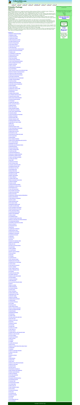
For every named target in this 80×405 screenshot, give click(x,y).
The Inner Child (12, 381)
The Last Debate (12, 253)
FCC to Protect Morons (13, 141)
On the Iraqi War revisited (14, 382)
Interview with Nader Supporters (15, 350)
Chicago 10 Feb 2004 (13, 352)
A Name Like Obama (13, 158)
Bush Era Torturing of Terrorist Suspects (16, 71)
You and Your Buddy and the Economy (16, 48)
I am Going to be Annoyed (14, 265)
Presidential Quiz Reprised (14, 172)
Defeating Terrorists (13, 323)
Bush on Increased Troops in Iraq (15, 179)
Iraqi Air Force (12, 344)
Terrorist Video (12, 289)
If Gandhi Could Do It (13, 274)
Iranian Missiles (12, 137)
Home (13, 4)
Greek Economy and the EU (14, 59)
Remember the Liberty (13, 143)
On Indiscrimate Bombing (14, 221)
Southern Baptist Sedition (14, 93)
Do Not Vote (11, 125)
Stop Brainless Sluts (13, 169)
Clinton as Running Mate (14, 149)
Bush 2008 (11, 160)
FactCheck (11, 321)
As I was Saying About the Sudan (15, 281)
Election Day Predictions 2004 (15, 240)
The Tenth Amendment (13, 374)
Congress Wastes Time (13, 178)
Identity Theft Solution (13, 175)
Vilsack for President (13, 181)
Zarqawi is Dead (12, 199)
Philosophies (36, 4)
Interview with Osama (13, 364)
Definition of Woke (13, 35)
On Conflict (11, 303)
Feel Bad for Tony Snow (14, 167)
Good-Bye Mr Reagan (13, 301)
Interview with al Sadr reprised (15, 275)
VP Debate (11, 256)
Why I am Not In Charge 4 (14, 210)
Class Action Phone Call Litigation (15, 128)
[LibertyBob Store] (64, 38)
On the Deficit (12, 246)
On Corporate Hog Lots (13, 399)
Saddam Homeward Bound (14, 298)
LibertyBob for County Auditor (15, 122)
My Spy (10, 353)
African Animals (12, 214)
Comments (10, 32)
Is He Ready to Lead (13, 132)
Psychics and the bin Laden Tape (15, 317)
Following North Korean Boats (15, 82)
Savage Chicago (12, 330)
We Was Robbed (12, 277)
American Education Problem (14, 184)
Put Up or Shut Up (12, 224)
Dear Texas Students (13, 58)
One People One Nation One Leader (16, 134)
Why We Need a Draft (13, 163)
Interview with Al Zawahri (14, 333)
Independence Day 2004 (14, 294)
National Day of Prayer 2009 (14, 88)
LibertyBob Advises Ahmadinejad (15, 83)
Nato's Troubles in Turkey (14, 387)
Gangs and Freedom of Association (15, 114)
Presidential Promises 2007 (14, 166)
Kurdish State (11, 326)
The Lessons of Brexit (13, 44)
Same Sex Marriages (13, 373)
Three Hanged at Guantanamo (15, 198)
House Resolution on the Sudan (15, 208)
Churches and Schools (13, 161)
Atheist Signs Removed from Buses (16, 74)
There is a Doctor (12, 65)
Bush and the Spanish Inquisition (15, 97)
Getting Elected (12, 300)
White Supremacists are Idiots (14, 39)
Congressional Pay (12, 257)
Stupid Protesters (12, 310)
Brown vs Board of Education (15, 307)
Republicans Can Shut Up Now (15, 186)
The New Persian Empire (14, 42)
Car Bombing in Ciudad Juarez (15, 53)
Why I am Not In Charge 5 (14, 103)
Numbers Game (12, 51)
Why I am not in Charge (13, 259)
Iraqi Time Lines (12, 318)
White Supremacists (13, 286)
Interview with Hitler (13, 297)
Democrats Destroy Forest (14, 126)
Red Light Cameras (13, 106)
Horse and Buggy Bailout (14, 108)
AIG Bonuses (11, 100)
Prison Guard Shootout (13, 196)
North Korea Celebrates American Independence (18, 195)
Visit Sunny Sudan (12, 295)
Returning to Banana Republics (15, 33)
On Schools (11, 271)
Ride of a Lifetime (12, 285)
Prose (54, 4)
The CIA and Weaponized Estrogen (16, 61)
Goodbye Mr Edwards (13, 342)
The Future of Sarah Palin (14, 76)
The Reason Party (12, 304)
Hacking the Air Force (13, 90)
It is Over (11, 239)
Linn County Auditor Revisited (15, 111)
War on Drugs (12, 388)
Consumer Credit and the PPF (14, 164)
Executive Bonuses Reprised (14, 99)
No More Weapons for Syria (14, 41)
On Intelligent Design (13, 216)
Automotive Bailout (13, 112)
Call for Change (12, 263)
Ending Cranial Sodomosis (14, 371)
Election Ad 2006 (12, 182)
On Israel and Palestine (13, 390)
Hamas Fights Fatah (13, 170)
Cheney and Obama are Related (15, 157)
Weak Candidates (12, 248)
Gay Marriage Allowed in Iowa (15, 94)
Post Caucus (11, 361)
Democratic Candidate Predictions (15, 154)
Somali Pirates (12, 91)
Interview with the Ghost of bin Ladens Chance (18, 345)
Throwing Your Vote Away (14, 45)
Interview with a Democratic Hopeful (16, 362)
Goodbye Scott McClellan (14, 205)
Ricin (10, 356)
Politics (49, 4)
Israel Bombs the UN (13, 187)
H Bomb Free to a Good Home (15, 262)
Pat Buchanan (12, 313)
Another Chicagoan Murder (14, 79)
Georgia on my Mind (13, 327)
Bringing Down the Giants (14, 260)
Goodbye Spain (12, 315)
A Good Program (12, 249)
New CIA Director (12, 291)
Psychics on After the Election (15, 245)
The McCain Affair (13, 150)
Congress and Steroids (13, 336)
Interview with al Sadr (13, 320)
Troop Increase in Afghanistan (15, 67)
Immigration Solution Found (14, 204)
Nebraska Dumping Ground (14, 120)
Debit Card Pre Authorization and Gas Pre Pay (18, 140)
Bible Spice (11, 123)
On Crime (11, 397)
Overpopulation (12, 376)
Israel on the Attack (13, 193)
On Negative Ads (12, 393)
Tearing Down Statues (13, 38)
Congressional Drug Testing (14, 211)
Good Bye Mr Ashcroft (13, 234)
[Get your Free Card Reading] (64, 18)
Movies (30, 4)
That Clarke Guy (12, 329)
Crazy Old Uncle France (14, 189)
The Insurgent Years (13, 225)
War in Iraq (11, 391)
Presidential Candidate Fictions (15, 155)
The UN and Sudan (13, 135)
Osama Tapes (11, 359)
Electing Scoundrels (13, 394)
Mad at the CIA (12, 243)
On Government (12, 400)
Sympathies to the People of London (16, 222)
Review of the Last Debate (14, 251)
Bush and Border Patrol (13, 201)
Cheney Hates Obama (13, 86)
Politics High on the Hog (14, 131)
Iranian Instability (12, 85)
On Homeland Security (13, 379)
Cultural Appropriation (13, 36)
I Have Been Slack (12, 47)
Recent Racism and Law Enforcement (16, 77)
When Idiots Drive (12, 280)
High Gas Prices (12, 338)
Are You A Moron (12, 335)
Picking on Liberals (13, 355)
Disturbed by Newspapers (14, 233)
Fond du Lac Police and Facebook (15, 73)
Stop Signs (11, 254)
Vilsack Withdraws (12, 176)
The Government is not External (15, 207)
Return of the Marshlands (14, 213)
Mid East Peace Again (13, 230)
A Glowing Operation (13, 288)
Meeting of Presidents (13, 115)
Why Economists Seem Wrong (15, 62)
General (24, 4)
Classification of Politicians (14, 228)
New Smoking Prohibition (14, 138)
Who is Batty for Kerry (13, 306)
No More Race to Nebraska (14, 109)
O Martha (11, 341)
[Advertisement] (64, 58)
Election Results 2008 (13, 117)
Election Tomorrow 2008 (14, 118)
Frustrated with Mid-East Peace (15, 377)
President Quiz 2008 (13, 173)
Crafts (19, 4)
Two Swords (11, 324)
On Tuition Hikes (12, 384)
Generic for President (13, 278)
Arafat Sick (11, 236)
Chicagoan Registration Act (14, 152)
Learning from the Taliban (14, 272)
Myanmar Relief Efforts (13, 147)
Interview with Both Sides (14, 242)
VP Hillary (11, 339)
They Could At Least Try (14, 268)
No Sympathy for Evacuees (14, 190)
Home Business (12, 358)
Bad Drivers (11, 227)
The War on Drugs (12, 80)
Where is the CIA (12, 385)
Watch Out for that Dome (14, 192)
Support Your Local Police (14, 231)
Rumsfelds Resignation (13, 312)
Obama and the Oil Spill (13, 54)
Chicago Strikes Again (13, 292)
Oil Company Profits (13, 202)
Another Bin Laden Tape (14, 102)
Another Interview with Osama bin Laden (17, 332)
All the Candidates (12, 266)
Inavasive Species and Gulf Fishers (15, 50)
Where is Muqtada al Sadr (14, 269)
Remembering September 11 (14, 368)
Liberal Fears (11, 237)
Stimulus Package (12, 105)
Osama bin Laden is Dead (14, 96)
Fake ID (10, 283)
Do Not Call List (12, 367)
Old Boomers (11, 347)
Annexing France (12, 365)
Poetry (43, 4)
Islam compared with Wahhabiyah (15, 370)
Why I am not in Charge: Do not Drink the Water (18, 70)
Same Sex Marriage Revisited (14, 309)
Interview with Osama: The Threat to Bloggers (18, 219)
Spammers (11, 349)
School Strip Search (13, 56)
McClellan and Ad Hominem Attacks (16, 144)
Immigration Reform (13, 146)
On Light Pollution (12, 68)
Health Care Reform (13, 64)
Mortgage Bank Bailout (13, 129)
